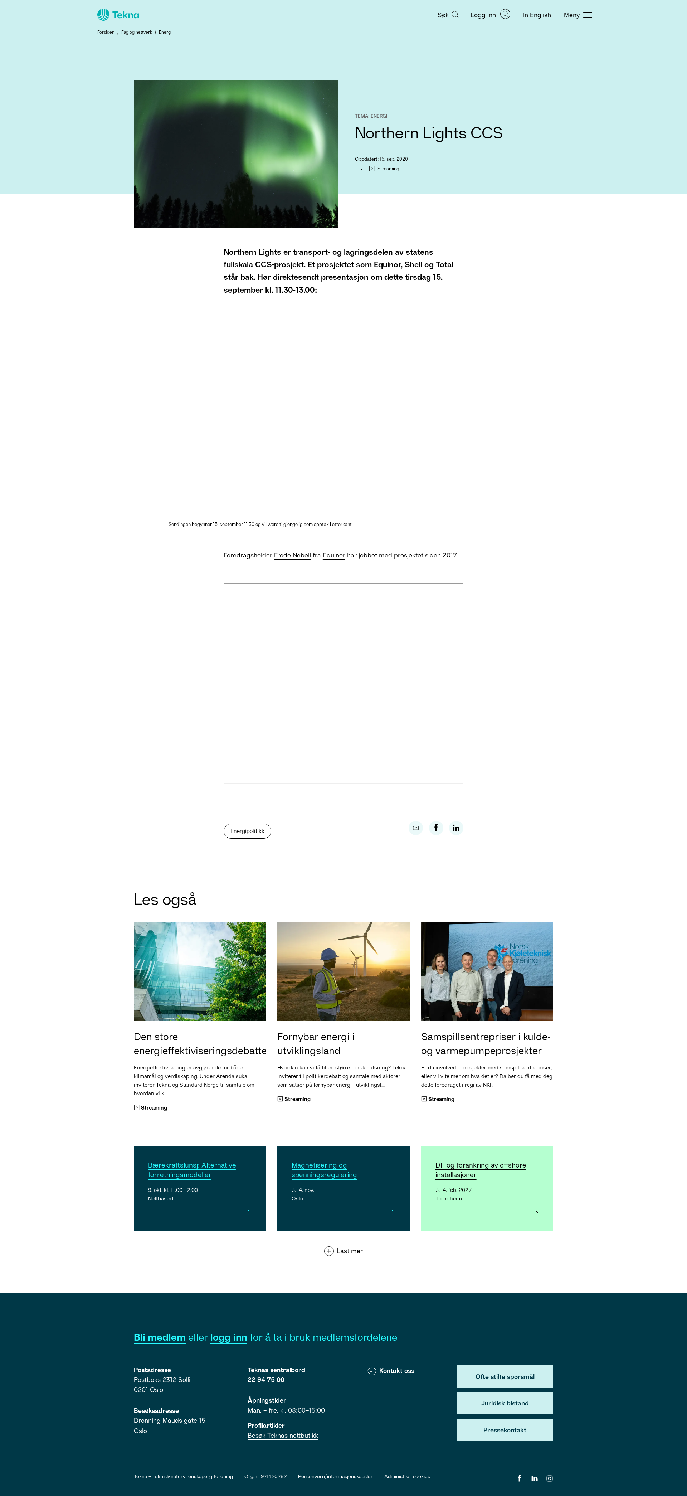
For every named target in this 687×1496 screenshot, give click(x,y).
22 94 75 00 (266, 1379)
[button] (448, 14)
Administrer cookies (407, 1476)
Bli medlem (160, 1337)
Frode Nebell (292, 555)
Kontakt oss (396, 1370)
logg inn (228, 1337)
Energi (165, 32)
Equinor (334, 555)
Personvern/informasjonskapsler (335, 1476)
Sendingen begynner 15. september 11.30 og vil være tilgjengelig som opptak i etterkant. (261, 524)
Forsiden (105, 32)
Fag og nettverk (136, 32)
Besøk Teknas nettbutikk (283, 1435)
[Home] (117, 15)
